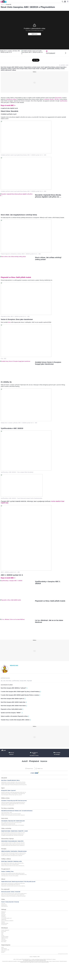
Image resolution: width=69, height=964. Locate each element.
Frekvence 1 (3, 951)
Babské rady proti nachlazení (17, 881)
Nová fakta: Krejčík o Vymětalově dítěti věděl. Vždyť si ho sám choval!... (13, 803)
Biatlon (9, 790)
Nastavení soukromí (55, 961)
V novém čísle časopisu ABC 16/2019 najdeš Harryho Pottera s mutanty (20, 695)
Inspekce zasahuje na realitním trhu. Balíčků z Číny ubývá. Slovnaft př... (13, 842)
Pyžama (2, 935)
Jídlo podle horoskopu (22, 851)
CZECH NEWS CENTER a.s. (26, 959)
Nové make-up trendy (22, 800)
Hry (5, 750)
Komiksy (13, 891)
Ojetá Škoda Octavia (4, 923)
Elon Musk (8, 680)
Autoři (25, 761)
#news (12, 871)
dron (9, 322)
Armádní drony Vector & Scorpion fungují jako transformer (48, 363)
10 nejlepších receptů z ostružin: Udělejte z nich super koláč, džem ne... (13, 854)
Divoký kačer (10, 861)
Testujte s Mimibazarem (5, 930)
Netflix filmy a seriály (18, 861)
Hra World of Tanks (34, 755)
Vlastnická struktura (63, 961)
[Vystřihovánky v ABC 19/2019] (26, 470)
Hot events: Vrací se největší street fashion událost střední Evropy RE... (13, 873)
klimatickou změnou (12, 99)
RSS (38, 956)
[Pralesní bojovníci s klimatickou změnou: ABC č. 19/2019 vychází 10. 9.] (26, 252)
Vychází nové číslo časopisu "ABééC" (11, 712)
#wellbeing (8, 871)
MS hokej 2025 (4, 790)
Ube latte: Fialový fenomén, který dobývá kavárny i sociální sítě (11, 855)
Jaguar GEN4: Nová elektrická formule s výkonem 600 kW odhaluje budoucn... (14, 893)
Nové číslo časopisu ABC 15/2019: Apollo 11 (12, 698)
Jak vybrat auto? (4, 924)
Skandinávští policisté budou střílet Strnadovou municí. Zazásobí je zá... (13, 845)
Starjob (2, 947)
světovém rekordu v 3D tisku (51, 99)
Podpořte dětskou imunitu (6, 881)
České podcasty (4, 948)
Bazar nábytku (3, 941)
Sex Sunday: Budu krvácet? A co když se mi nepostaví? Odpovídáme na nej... (14, 874)
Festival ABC (17, 891)
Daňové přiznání (4, 841)
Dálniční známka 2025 (20, 820)
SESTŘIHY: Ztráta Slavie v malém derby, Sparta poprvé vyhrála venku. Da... (13, 792)
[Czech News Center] (37, 773)
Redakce (35, 956)
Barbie (2, 932)
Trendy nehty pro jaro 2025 (12, 800)
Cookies (50, 961)
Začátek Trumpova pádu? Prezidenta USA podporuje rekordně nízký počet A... (14, 784)
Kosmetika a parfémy (4, 936)
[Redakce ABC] (4, 672)
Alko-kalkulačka (4, 820)
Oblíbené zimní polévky (5, 851)
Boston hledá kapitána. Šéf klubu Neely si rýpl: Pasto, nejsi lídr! (11, 794)
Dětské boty (3, 939)
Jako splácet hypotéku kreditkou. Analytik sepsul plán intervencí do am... (13, 844)
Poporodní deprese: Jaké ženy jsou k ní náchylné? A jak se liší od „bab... (13, 883)
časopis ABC (23, 680)
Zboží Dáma (3, 915)
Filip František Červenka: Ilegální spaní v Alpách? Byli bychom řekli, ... (12, 863)
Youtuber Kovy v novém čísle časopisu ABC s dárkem (15, 719)
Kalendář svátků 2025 (11, 780)
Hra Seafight (57, 754)
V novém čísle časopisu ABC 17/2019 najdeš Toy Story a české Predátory (20, 691)
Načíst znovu (34, 34)
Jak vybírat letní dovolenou (27, 810)
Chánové (11, 754)
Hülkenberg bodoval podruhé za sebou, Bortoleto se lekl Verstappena (12, 825)
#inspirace (3, 871)
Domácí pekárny (14, 851)
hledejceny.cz (3, 911)
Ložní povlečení (4, 940)
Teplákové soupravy (4, 937)
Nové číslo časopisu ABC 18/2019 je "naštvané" (13, 688)
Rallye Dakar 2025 (12, 820)
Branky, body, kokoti (10, 901)
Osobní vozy (3, 914)
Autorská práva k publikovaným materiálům (10, 961)
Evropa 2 (2, 952)
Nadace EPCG (20, 841)
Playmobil (29, 680)
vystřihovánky (15, 680)
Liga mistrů (13, 790)
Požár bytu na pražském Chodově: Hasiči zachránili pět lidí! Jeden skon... (13, 802)
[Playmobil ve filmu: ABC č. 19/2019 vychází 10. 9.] (26, 314)
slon (4, 680)
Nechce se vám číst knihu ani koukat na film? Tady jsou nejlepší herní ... (13, 894)
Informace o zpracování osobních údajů (41, 961)
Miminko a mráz (18, 810)
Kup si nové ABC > (8, 105)
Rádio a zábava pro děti (5, 949)
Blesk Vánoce (4, 780)
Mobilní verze (40, 768)
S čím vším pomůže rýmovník (29, 881)
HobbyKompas (3, 919)
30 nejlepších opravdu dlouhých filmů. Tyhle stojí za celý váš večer (12, 835)
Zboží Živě (3, 913)
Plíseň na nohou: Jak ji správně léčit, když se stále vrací (10, 884)
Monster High (3, 931)
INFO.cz (18, 780)
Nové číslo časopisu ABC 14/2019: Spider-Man (13, 702)
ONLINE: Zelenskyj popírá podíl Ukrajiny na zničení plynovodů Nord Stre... (13, 783)
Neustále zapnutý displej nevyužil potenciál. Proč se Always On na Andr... (13, 832)
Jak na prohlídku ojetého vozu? (6, 918)
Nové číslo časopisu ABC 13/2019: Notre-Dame (13, 705)
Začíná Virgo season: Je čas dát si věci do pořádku (9, 875)
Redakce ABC (14, 665)
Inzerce (43, 761)
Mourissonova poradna (5, 891)
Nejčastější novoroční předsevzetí (8, 810)
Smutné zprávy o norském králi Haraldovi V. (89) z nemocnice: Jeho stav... (13, 782)
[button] (67, 1)
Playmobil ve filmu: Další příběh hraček (16, 277)
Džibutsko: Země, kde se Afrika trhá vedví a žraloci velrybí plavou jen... (13, 865)
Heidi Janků (3, 903)
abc (2, 680)
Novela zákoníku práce (12, 841)
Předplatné (34, 761)
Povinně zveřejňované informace (43, 962)
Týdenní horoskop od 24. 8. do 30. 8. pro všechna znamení (11, 813)
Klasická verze (30, 768)
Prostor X (3, 901)
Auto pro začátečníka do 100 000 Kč (7, 920)
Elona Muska (58, 97)
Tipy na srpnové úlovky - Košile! (6, 812)
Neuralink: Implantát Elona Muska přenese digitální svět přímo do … (48, 196)
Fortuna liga (16, 901)
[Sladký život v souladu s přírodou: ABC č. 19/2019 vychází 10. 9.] (26, 420)
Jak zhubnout (4, 800)
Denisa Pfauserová (4, 906)
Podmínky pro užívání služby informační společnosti (26, 961)
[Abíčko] (3, 2)
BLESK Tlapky (4, 861)
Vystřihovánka (63, 101)
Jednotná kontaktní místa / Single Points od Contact (28, 962)
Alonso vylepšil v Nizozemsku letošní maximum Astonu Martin (11, 822)
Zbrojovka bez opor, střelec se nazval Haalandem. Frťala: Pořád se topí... (13, 793)
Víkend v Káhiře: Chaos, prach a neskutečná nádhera (10, 864)
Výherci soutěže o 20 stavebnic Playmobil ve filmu (14, 716)
